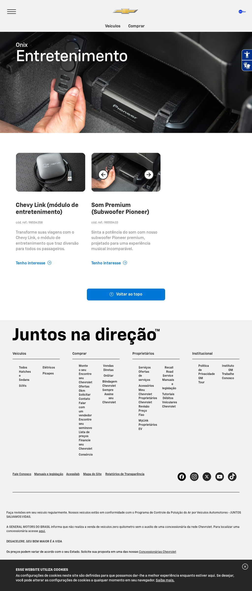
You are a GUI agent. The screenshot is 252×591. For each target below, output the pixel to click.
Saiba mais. (165, 580)
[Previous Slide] (103, 175)
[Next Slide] (149, 175)
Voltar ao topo (129, 294)
